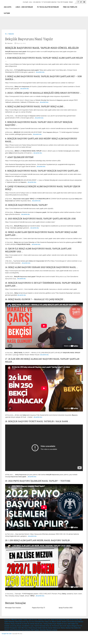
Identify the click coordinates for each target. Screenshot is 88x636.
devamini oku (40, 72)
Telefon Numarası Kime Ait (42, 626)
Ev (6, 34)
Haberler (11, 34)
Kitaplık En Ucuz (62, 624)
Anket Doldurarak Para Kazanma (20, 630)
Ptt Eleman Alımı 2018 (59, 626)
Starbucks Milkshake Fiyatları (13, 619)
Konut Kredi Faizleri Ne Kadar (60, 619)
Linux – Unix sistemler (35, 2)
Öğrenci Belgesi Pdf (73, 626)
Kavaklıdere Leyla (28, 626)
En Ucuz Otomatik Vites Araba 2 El (40, 621)
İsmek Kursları (74, 619)
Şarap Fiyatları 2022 (65, 607)
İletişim (71, 2)
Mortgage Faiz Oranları (13, 607)
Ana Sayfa (25, 2)
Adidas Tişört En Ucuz (30, 619)
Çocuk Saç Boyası (15, 626)
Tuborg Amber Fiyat (49, 624)
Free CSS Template (62, 2)
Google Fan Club (6, 633)
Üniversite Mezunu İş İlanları (48, 630)
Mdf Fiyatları (35, 630)
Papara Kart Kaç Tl (38, 607)
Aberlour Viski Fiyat (44, 619)
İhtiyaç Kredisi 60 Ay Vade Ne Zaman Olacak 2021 (27, 624)
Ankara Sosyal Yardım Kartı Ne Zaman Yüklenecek (44, 628)
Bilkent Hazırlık (56, 621)
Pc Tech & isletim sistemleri (49, 2)
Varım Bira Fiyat (23, 628)
